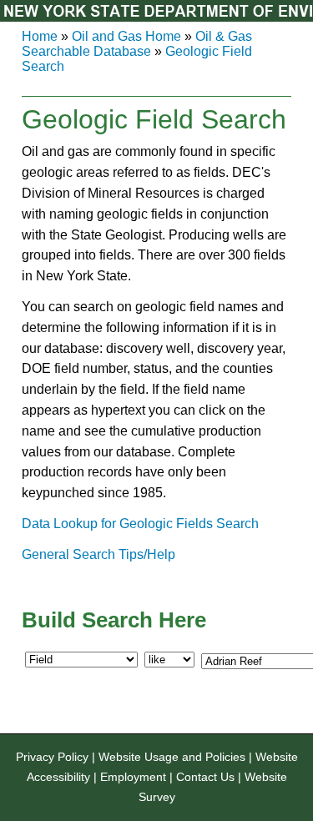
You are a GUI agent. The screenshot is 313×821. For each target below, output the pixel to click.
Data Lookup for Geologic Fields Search (140, 523)
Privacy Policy (52, 756)
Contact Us (205, 776)
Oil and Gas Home (126, 36)
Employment (133, 776)
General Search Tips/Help (98, 554)
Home (40, 36)
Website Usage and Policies (171, 756)
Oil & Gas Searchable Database (137, 43)
